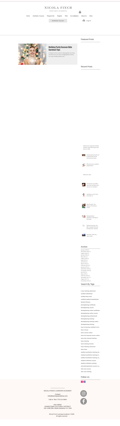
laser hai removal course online (90, 335)
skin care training (86, 371)
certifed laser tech (86, 296)
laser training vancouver (88, 346)
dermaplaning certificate (88, 305)
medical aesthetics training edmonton (90, 352)
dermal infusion (85, 302)
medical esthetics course (88, 360)
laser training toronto (87, 343)
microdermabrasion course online (90, 366)
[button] (80, 11)
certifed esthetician (87, 293)
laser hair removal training (89, 338)
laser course (84, 330)
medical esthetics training (88, 363)
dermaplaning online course (89, 313)
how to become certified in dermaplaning (90, 327)
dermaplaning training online (89, 321)
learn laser (84, 349)
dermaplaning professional (89, 316)
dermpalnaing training (87, 324)
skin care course (86, 369)
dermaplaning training (87, 318)
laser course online (86, 332)
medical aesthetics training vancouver (90, 357)
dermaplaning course (87, 307)
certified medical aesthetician (90, 299)
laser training (85, 341)
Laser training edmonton (88, 291)
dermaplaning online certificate (90, 310)
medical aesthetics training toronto (90, 355)
